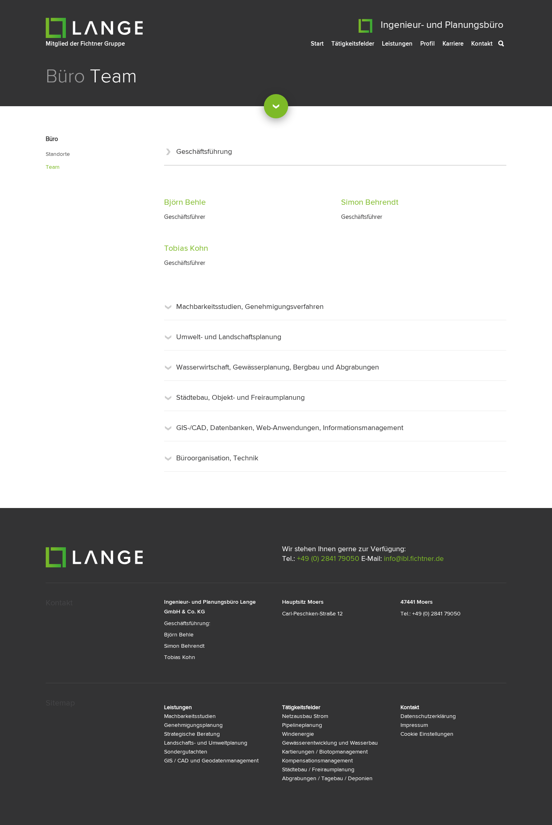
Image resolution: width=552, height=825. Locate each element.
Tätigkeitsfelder (352, 43)
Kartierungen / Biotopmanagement (325, 752)
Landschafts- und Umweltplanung (205, 743)
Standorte (58, 154)
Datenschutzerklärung (428, 716)
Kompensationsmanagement (317, 761)
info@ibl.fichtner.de (414, 559)
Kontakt (482, 43)
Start (317, 43)
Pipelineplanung (302, 725)
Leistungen (397, 43)
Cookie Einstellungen (426, 734)
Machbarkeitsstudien (190, 716)
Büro (65, 76)
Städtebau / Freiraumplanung (318, 770)
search (507, 44)
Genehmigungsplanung (193, 725)
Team (52, 167)
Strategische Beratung (192, 734)
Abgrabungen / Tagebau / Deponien (327, 778)
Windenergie (298, 734)
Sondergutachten (185, 752)
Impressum (414, 725)
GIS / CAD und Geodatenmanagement (211, 761)
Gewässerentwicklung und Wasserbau (330, 743)
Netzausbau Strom (305, 716)
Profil (427, 43)
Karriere (453, 43)
